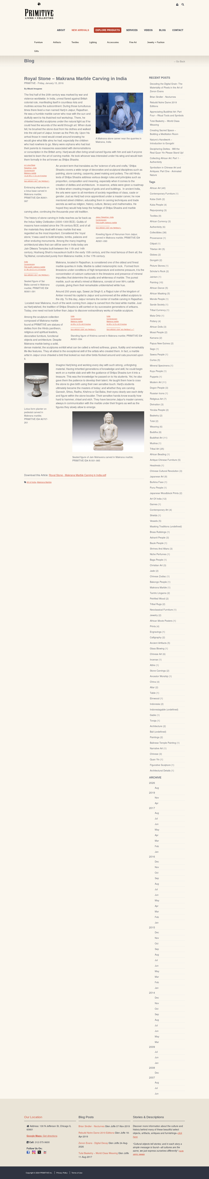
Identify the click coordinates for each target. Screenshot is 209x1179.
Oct (156, 872)
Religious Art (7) (158, 398)
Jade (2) (154, 570)
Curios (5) (155, 360)
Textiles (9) (155, 215)
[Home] (41, 11)
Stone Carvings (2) (159, 670)
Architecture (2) (158, 726)
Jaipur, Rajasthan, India (105, 217)
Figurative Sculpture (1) (162, 765)
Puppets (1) (156, 376)
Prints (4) (154, 626)
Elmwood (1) (156, 698)
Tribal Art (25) (157, 448)
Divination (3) (157, 404)
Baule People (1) (158, 543)
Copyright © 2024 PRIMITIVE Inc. (39, 1172)
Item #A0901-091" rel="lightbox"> (36, 275)
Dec (157, 861)
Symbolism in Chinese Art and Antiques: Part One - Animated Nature (165, 171)
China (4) (155, 681)
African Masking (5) (160, 293)
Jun (157, 824)
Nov (157, 797)
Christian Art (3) (158, 565)
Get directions (42, 1135)
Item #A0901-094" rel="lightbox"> (83, 329)
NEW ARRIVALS (80, 30)
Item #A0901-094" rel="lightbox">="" (120, 329)
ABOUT (61, 30)
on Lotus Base (29, 165)
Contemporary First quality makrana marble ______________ (106, 222)
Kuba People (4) (158, 204)
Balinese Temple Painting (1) (165, 742)
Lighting (93, 42)
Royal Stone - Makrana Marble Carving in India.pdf (77, 475)
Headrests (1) (157, 465)
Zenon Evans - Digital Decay (93, 1143)
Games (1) (155, 504)
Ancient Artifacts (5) (160, 642)
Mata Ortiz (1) (157, 315)
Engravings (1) (157, 631)
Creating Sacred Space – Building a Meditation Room (164, 132)
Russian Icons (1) (159, 393)
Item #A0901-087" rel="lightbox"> (36, 181)
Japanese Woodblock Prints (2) (166, 493)
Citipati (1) (155, 243)
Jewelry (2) (155, 615)
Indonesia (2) (157, 704)
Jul (156, 818)
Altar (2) (154, 687)
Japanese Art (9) (158, 476)
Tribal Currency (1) (159, 310)
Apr (156, 803)
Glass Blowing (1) (159, 648)
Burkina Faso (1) (158, 482)
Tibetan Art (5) (157, 249)
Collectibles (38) (158, 232)
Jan (157, 851)
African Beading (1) (160, 454)
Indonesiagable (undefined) (164, 709)
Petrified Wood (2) (159, 598)
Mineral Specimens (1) (161, 365)
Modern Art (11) (158, 382)
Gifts (36, 51)
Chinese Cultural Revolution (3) (166, 471)
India (26, 262)
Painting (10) (156, 282)
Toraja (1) (155, 720)
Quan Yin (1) (156, 759)
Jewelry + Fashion (155, 42)
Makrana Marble (44, 482)
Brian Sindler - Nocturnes (163, 96)
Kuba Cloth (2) (157, 199)
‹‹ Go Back (179, 61)
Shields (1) (155, 515)
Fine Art (133, 42)
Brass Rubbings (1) (160, 532)
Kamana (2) (156, 337)
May (157, 829)
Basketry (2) (156, 415)
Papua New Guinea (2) (162, 343)
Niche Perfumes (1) (160, 554)
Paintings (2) (156, 737)
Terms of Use (77, 1172)
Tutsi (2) (154, 421)
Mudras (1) (155, 443)
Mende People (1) (159, 299)
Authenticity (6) (157, 226)
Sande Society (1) (159, 304)
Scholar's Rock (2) (159, 271)
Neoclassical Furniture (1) (163, 609)
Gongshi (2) (156, 260)
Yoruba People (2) (159, 409)
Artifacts (57, 42)
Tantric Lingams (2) (160, 593)
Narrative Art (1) (158, 748)
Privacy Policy (62, 1172)
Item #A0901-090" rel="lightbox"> (108, 228)
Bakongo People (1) (160, 581)
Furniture (38, 42)
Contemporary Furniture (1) (164, 193)
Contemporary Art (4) (161, 509)
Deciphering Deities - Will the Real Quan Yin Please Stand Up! (167, 150)
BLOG (162, 30)
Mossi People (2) (158, 332)
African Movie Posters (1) (163, 620)
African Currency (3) (160, 221)
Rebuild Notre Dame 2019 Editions (163, 104)
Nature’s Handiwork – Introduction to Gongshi (162, 141)
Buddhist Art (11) (158, 437)
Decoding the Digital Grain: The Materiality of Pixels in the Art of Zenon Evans (166, 87)
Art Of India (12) (158, 498)
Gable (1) (155, 715)
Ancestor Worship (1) (161, 676)
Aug (157, 787)
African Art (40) (158, 188)
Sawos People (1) (159, 354)
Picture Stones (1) (159, 265)
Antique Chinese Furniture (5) (165, 459)
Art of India (31, 482)
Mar (157, 840)
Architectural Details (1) (162, 770)
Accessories (113, 42)
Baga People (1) (158, 559)
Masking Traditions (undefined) (166, 526)
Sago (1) (154, 348)
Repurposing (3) (158, 210)
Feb (157, 846)
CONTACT (177, 30)
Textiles (75, 42)
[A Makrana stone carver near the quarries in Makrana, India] (119, 113)
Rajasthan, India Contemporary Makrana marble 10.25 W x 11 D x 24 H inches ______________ (35, 173)
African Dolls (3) (158, 326)
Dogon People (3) (159, 387)
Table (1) (154, 692)
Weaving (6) (156, 426)
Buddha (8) (155, 432)
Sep (157, 878)
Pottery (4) (155, 321)
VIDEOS (148, 30)
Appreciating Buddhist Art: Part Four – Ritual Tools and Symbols (167, 113)
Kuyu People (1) (158, 371)
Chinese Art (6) (158, 654)
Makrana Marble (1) (160, 587)
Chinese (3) (156, 753)
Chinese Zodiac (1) (160, 576)
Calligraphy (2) (157, 637)
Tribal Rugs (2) (157, 604)
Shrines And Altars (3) (161, 548)
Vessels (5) (155, 520)
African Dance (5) (159, 287)
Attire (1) (154, 665)
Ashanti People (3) (159, 537)
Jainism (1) (155, 276)
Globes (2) (155, 254)
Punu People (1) (158, 487)
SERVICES (131, 30)
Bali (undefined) (158, 731)
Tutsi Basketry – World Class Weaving (164, 122)
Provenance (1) (158, 238)
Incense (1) (156, 659)
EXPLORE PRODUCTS (108, 30)
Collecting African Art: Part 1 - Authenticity (165, 159)
